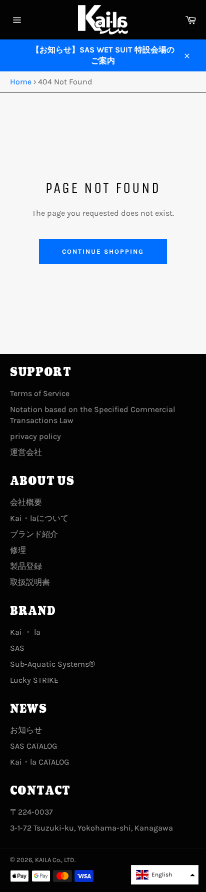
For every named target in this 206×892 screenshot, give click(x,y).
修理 (18, 550)
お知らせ (26, 730)
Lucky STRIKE (34, 680)
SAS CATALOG (33, 746)
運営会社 (26, 452)
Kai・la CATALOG (39, 762)
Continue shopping (103, 251)
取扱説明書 (30, 582)
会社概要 (26, 502)
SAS (17, 648)
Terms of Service (40, 393)
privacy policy (35, 436)
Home (21, 81)
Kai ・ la (25, 632)
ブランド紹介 (34, 534)
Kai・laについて (39, 518)
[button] (164, 875)
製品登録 (26, 566)
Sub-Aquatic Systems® (52, 664)
